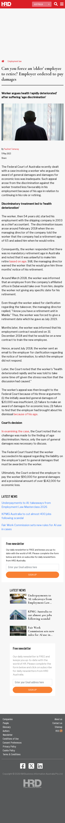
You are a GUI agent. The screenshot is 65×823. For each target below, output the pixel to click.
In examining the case (15, 431)
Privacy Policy (9, 746)
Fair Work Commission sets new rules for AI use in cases (41, 631)
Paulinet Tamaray (11, 148)
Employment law (15, 61)
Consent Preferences (12, 742)
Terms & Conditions (12, 754)
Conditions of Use (11, 738)
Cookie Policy (9, 750)
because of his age (25, 414)
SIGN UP (32, 574)
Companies (8, 719)
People (6, 723)
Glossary (7, 726)
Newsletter (8, 734)
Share (4, 157)
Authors (6, 730)
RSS (57, 730)
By (10, 148)
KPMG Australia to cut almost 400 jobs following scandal (40, 615)
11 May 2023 (6, 153)
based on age (17, 261)
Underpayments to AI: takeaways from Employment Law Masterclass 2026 (40, 599)
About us (58, 719)
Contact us (57, 723)
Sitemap (58, 726)
